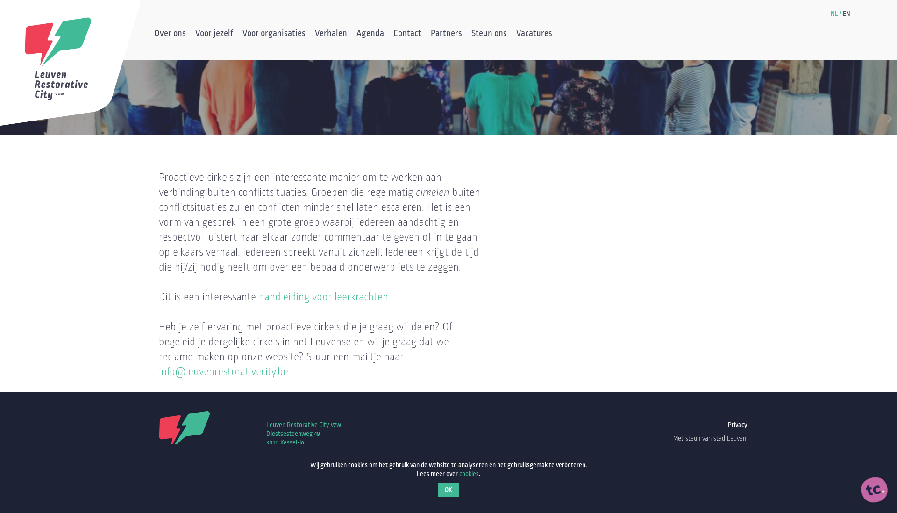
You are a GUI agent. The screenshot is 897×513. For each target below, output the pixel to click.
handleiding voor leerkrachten (323, 297)
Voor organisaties (274, 34)
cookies (469, 474)
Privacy (738, 424)
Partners (446, 34)
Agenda (370, 34)
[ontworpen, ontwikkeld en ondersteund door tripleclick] (874, 490)
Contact (407, 34)
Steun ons (489, 34)
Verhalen (331, 34)
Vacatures (534, 34)
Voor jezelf (214, 34)
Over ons (170, 34)
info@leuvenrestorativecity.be (223, 371)
